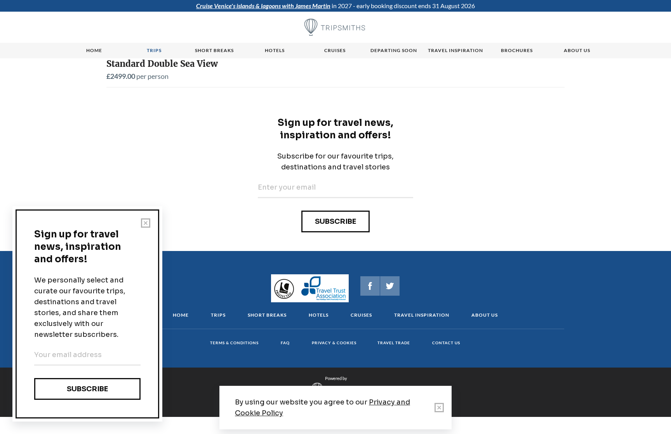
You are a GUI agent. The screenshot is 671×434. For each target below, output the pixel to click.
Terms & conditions (234, 342)
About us (577, 50)
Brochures (517, 50)
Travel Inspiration (455, 50)
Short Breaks (267, 315)
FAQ (285, 342)
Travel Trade (393, 342)
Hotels (275, 50)
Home (94, 50)
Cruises (335, 50)
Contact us (446, 342)
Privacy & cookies (334, 342)
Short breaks (214, 50)
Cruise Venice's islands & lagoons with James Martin (263, 5)
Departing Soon (393, 50)
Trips (154, 50)
